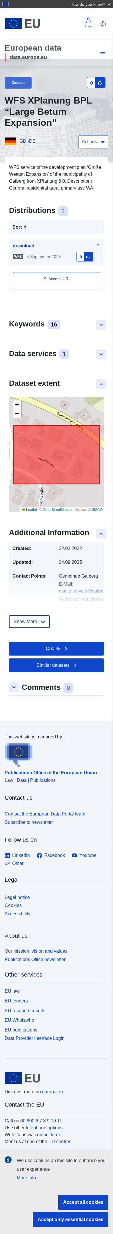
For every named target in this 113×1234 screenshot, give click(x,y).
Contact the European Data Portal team (45, 813)
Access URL (59, 278)
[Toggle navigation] (101, 54)
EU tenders (16, 1000)
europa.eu (52, 1091)
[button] (91, 4)
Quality (53, 648)
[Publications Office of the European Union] (54, 753)
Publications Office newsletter (35, 959)
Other (17, 863)
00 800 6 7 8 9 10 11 (41, 1120)
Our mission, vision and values (36, 951)
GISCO (97, 509)
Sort (17, 227)
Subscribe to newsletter (29, 822)
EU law (12, 991)
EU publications (21, 1029)
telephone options (44, 1127)
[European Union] (54, 1078)
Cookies (13, 905)
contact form (47, 1134)
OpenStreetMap (55, 509)
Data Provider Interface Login (35, 1038)
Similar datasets (53, 665)
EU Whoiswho (19, 1020)
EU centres (59, 1141)
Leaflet (31, 509)
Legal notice (17, 897)
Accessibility (17, 913)
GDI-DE (27, 141)
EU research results (25, 1010)
